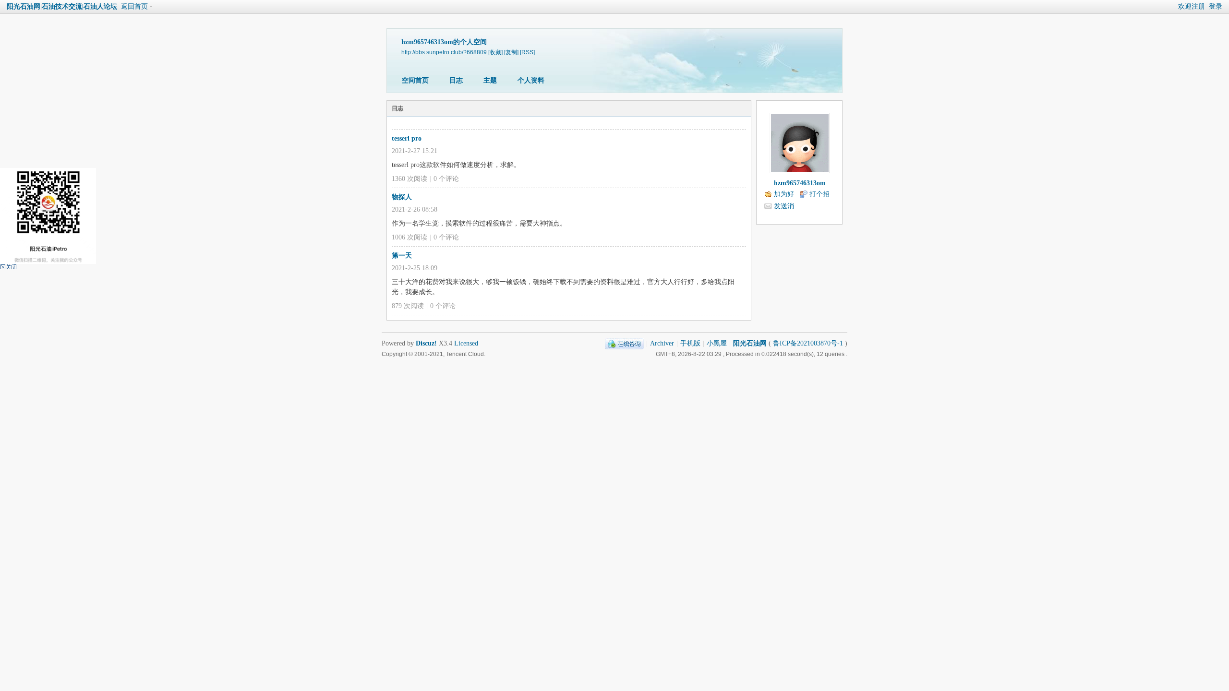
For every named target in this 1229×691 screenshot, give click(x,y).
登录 (1215, 6)
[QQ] (624, 343)
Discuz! (426, 343)
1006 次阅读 (409, 237)
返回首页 (134, 6)
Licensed (466, 343)
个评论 (446, 178)
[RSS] (527, 52)
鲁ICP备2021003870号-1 (808, 343)
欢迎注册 (1191, 6)
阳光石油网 (750, 343)
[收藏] (495, 52)
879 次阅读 (408, 306)
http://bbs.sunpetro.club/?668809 (444, 52)
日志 (456, 80)
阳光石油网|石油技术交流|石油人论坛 (62, 6)
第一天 (402, 255)
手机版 (690, 343)
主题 (490, 80)
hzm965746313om (800, 183)
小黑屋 (717, 343)
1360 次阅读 (409, 178)
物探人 (402, 197)
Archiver (662, 343)
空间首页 (415, 80)
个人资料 (531, 80)
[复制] (511, 52)
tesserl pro (407, 138)
